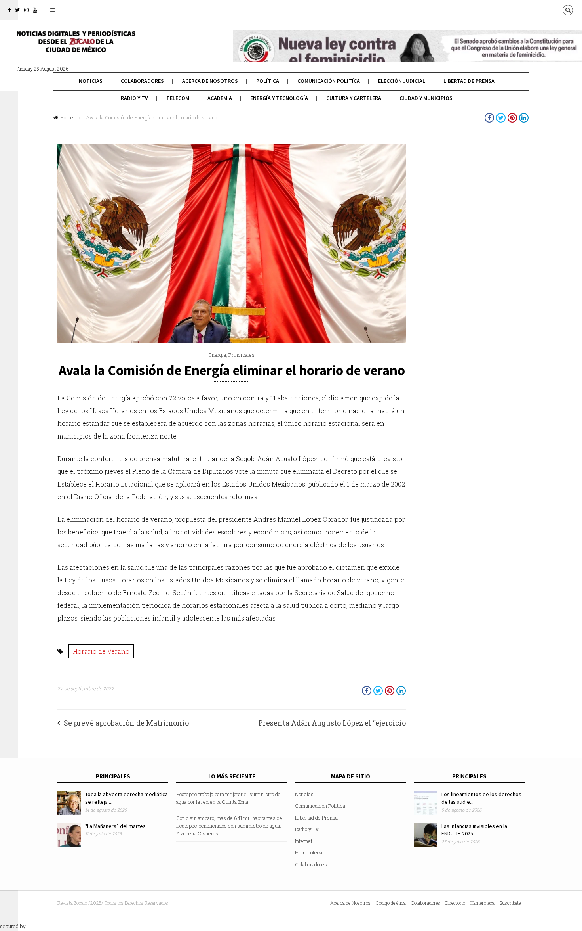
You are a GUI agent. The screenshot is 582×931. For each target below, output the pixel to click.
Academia (219, 98)
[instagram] (26, 9)
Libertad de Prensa (469, 80)
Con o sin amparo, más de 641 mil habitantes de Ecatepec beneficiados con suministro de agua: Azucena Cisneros (229, 825)
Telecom (177, 98)
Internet (303, 841)
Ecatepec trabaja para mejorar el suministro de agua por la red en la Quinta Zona (228, 798)
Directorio (455, 903)
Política (267, 80)
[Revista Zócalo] (75, 47)
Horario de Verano (101, 651)
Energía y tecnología (279, 98)
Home (66, 117)
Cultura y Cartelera (353, 98)
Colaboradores (142, 80)
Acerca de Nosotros (210, 80)
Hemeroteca (308, 852)
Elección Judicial (401, 80)
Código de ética (391, 903)
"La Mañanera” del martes (115, 825)
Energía (217, 354)
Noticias (91, 80)
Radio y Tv (134, 98)
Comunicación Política (320, 805)
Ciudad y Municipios (426, 98)
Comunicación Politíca (328, 80)
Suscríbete (510, 903)
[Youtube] (35, 9)
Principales (241, 354)
